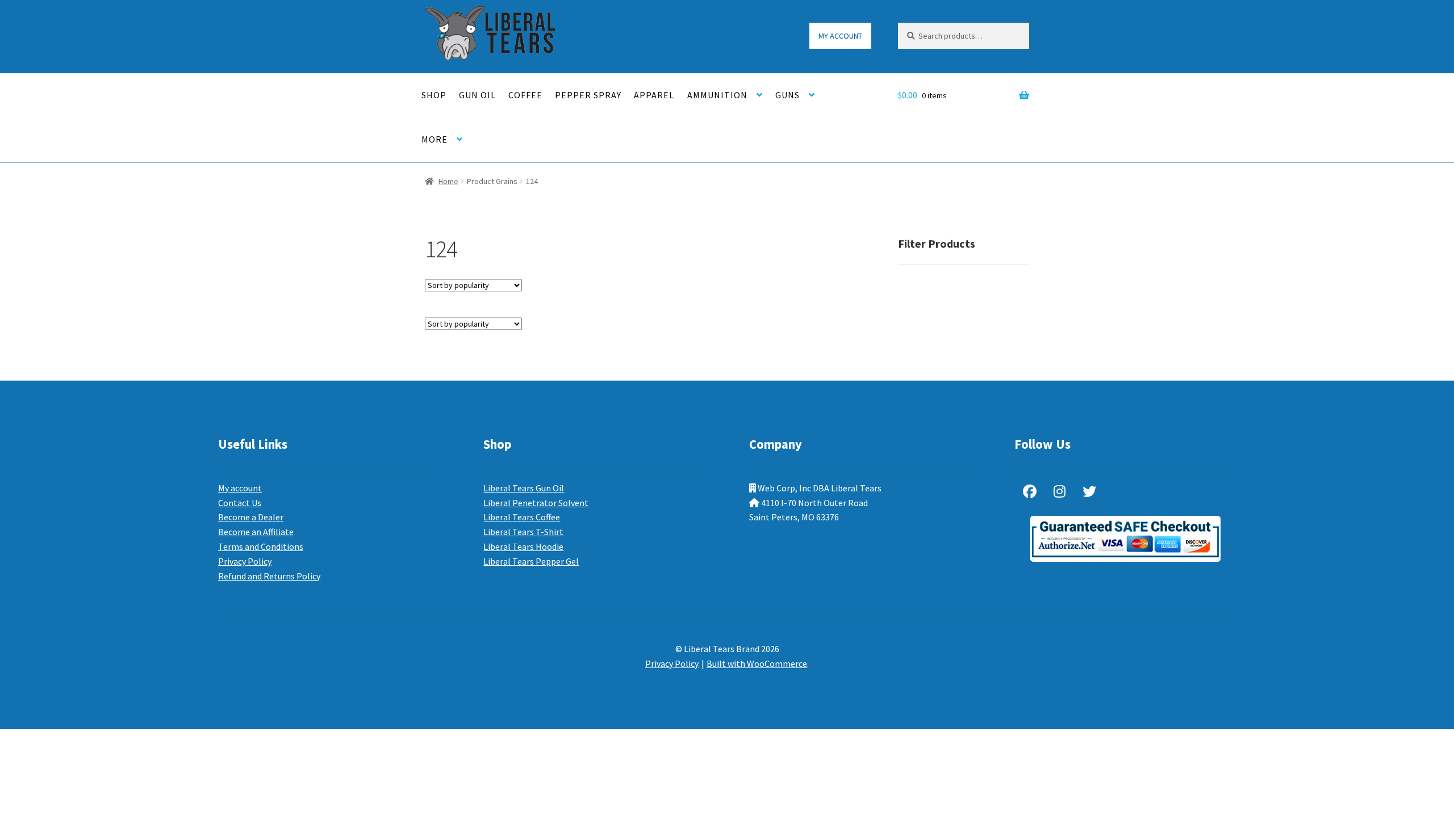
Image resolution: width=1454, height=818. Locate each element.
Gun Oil (477, 95)
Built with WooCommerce (757, 663)
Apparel (654, 95)
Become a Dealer (250, 517)
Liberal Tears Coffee (521, 517)
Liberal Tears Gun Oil (523, 488)
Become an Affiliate (256, 531)
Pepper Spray (588, 95)
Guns (787, 95)
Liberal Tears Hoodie (523, 546)
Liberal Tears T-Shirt (523, 531)
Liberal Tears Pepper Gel (531, 561)
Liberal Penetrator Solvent (535, 502)
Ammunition (717, 95)
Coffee (525, 95)
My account (840, 36)
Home (448, 181)
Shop (433, 95)
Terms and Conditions (260, 546)
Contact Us (239, 502)
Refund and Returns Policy (269, 576)
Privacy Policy (244, 561)
